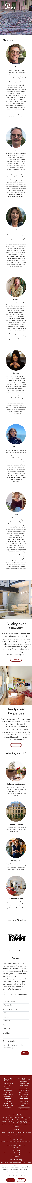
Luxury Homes (24, 1098)
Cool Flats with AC (24, 1090)
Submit (25, 1053)
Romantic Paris (24, 1085)
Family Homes (24, 1109)
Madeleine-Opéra (8, 1094)
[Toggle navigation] (28, 6)
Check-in (6, 1017)
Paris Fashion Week (24, 1087)
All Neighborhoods (8, 1083)
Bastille (8, 1085)
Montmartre (8, 1098)
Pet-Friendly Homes (24, 1094)
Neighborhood (8, 1033)
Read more (16, 659)
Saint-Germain (8, 1099)
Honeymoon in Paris (24, 1099)
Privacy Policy (9, 1175)
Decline (21, 1180)
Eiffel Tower (8, 1089)
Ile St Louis (8, 1101)
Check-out (7, 1025)
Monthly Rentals (24, 1081)
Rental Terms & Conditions (19, 1175)
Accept (11, 1180)
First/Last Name (9, 1001)
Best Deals (24, 1096)
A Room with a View (24, 1105)
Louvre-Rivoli (8, 1092)
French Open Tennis (24, 1089)
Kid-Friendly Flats (24, 1092)
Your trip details (9, 1041)
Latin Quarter (8, 1090)
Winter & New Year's (24, 1107)
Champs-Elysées (7, 1087)
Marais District (8, 1096)
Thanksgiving (24, 1103)
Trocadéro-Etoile (8, 1103)
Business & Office (24, 1083)
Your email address (10, 1009)
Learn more (16, 1126)
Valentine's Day (24, 1101)
